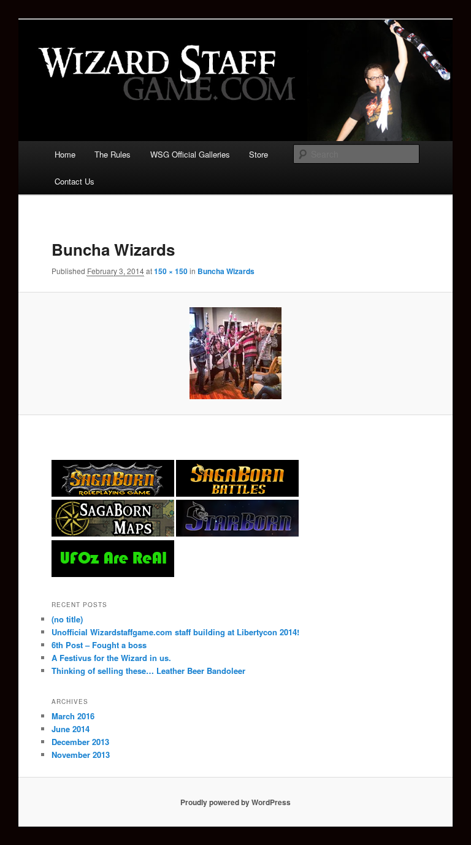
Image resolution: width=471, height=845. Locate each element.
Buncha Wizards (226, 271)
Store (258, 154)
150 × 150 (171, 271)
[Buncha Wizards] (236, 353)
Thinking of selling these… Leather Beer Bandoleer (148, 670)
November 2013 (81, 754)
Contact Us (74, 181)
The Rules (112, 154)
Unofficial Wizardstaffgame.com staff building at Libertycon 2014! (175, 632)
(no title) (67, 619)
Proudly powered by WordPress (235, 802)
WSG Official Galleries (190, 154)
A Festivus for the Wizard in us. (111, 657)
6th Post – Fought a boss (99, 645)
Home (65, 154)
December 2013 (80, 742)
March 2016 (73, 716)
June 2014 (71, 729)
